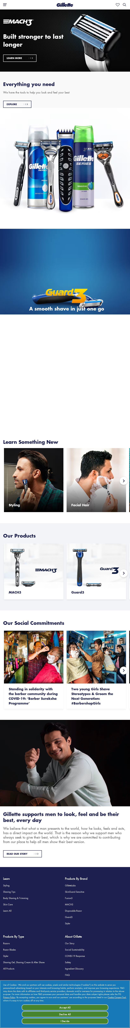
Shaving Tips (9, 891)
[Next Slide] (124, 481)
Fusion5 (69, 898)
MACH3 (69, 904)
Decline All (65, 1014)
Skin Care (8, 904)
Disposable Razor (73, 910)
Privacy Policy (9, 997)
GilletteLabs (70, 885)
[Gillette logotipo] (65, 4)
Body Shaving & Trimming (15, 898)
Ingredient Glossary (74, 968)
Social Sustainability (74, 949)
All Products (8, 968)
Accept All (64, 1007)
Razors (6, 943)
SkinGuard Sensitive (74, 891)
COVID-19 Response (75, 955)
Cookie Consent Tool (117, 997)
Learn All (7, 910)
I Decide (65, 1021)
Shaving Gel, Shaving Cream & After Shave (24, 962)
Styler (67, 923)
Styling (6, 885)
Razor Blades (9, 949)
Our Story (69, 943)
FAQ (67, 974)
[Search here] (124, 4)
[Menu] (4, 4)
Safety (68, 962)
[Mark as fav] (117, 4)
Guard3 (69, 917)
